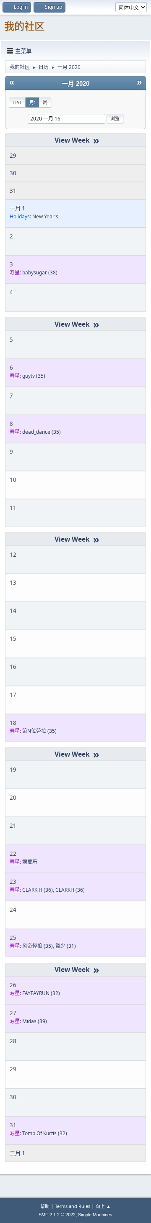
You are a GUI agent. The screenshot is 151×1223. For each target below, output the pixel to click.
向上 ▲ (103, 1206)
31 (13, 190)
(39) (34, 1021)
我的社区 (24, 26)
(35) (33, 375)
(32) (41, 993)
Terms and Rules (72, 1206)
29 (13, 155)
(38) (39, 272)
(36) (37, 889)
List (17, 102)
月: (32, 102)
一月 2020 (75, 83)
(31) (65, 945)
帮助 (44, 1206)
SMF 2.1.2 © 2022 (57, 1214)
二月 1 (17, 1153)
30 (13, 173)
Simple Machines (95, 1214)
